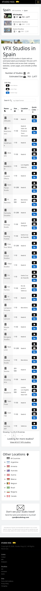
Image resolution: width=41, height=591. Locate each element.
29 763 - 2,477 (21, 15)
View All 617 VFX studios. (20, 442)
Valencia (23, 167)
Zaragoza (24, 225)
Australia (14, 470)
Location (24, 108)
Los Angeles (25, 165)
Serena (6, 371)
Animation (4, 571)
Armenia (14, 466)
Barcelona (24, 200)
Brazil (13, 488)
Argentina (14, 462)
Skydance (7, 392)
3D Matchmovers (7, 131)
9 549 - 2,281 (20, 30)
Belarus (13, 479)
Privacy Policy (5, 583)
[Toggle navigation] (38, 2)
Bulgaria (14, 492)
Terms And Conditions (7, 581)
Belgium (14, 483)
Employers (4, 562)
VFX (2, 569)
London (23, 387)
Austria (13, 475)
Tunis (22, 133)
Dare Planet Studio (7, 187)
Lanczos (7, 319)
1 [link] (13, 435)
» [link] (22, 435)
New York (24, 395)
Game (3, 574)
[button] (7, 111)
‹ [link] (9, 435)
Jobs (2, 559)
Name (6, 108)
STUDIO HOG (6, 543)
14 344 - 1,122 (21, 23)
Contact (3, 557)
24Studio (7, 121)
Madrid (23, 119)
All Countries (16, 10)
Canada (13, 496)
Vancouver (24, 136)
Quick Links (34, 108)
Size (15, 108)
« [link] (5, 435)
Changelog (4, 586)
